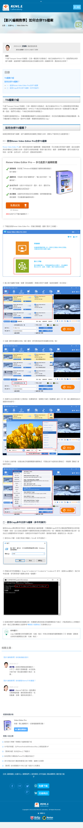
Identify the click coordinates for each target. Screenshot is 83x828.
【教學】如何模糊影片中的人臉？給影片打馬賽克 (22, 766)
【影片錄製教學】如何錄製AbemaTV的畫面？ (19, 681)
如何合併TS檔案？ (12, 82)
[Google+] (27, 791)
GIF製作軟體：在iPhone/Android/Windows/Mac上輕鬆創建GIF (26, 747)
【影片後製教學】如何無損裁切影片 (16, 657)
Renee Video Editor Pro (11, 147)
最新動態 (10, 774)
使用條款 (34, 774)
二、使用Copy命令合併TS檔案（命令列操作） (23, 88)
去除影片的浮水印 (22, 189)
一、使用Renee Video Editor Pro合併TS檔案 (22, 85)
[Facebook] (12, 786)
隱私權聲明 (51, 774)
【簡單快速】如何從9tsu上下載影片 (17, 751)
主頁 (4, 774)
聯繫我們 (26, 774)
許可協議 (42, 774)
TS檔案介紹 (9, 78)
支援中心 (18, 774)
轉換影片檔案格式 (34, 624)
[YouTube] (19, 786)
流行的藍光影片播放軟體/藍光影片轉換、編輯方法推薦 (24, 761)
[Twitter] (27, 786)
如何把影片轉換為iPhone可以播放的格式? (19, 756)
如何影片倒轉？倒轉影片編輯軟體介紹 (18, 742)
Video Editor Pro (20, 720)
